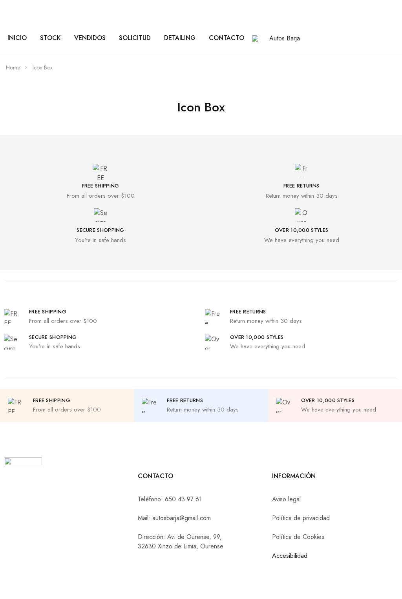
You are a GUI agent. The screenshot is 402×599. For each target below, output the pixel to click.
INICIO (17, 38)
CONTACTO (226, 38)
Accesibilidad (289, 555)
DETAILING (180, 38)
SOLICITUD (135, 38)
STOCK (50, 38)
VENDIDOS (90, 38)
